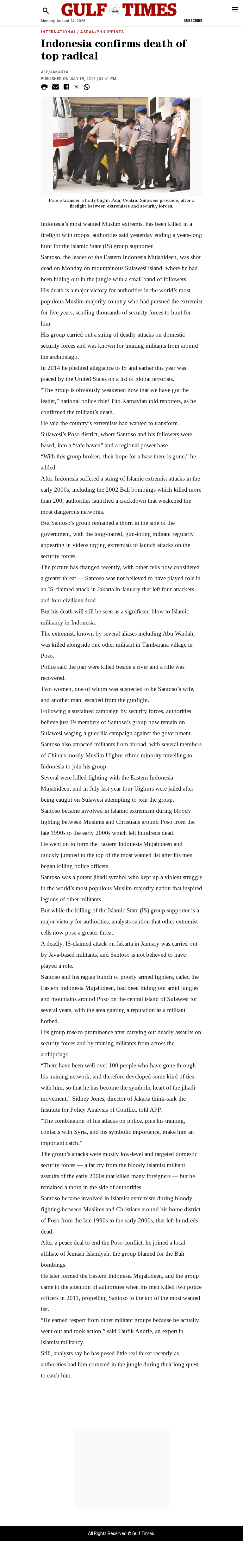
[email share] (55, 88)
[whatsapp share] (87, 87)
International (58, 32)
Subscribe (193, 20)
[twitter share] (76, 87)
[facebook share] (66, 88)
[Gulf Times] (119, 16)
